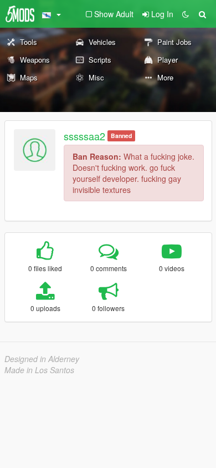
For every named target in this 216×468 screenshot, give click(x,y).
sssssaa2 (84, 136)
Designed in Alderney (41, 358)
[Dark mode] (185, 14)
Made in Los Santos (39, 369)
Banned (121, 135)
